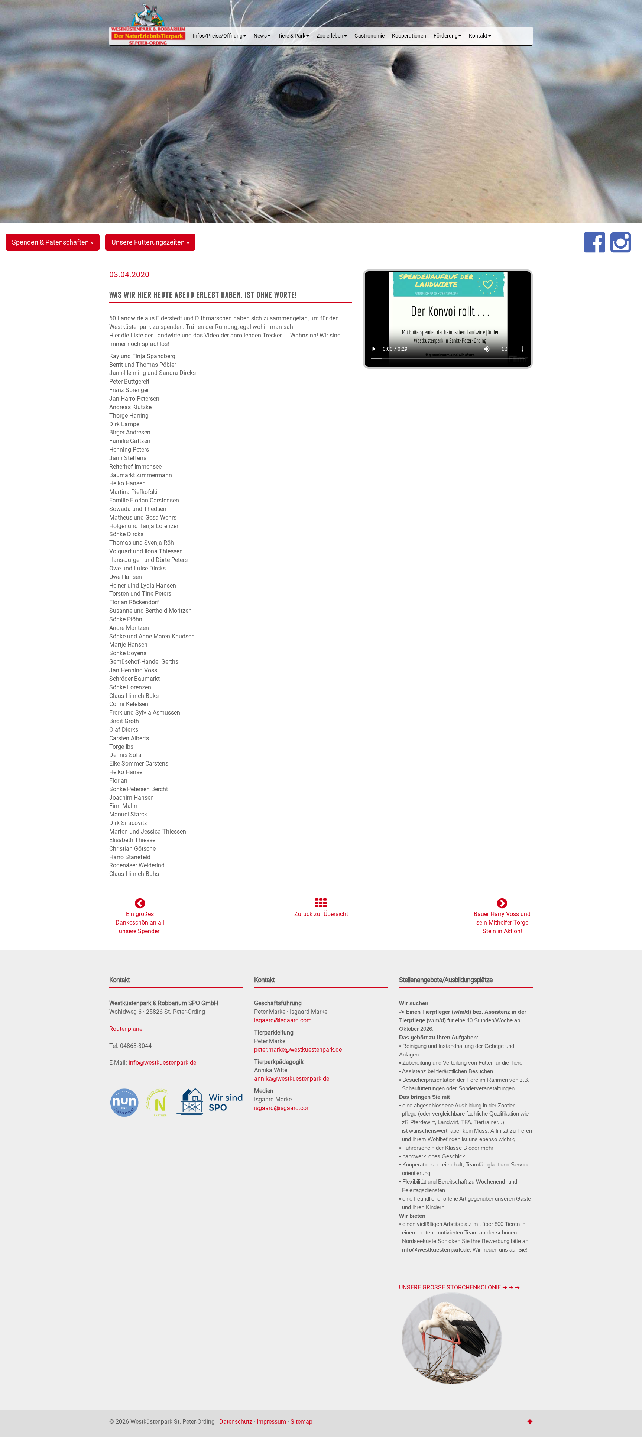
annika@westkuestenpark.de (291, 1078)
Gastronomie (369, 36)
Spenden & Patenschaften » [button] (52, 242)
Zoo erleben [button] (330, 36)
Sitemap (301, 1421)
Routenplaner (126, 1028)
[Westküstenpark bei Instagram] (620, 242)
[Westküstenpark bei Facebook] (594, 242)
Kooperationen (409, 36)
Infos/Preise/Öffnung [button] (218, 36)
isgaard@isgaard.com (283, 1020)
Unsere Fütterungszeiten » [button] (150, 242)
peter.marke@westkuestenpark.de (298, 1049)
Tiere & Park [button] (291, 36)
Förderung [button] (446, 36)
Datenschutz (235, 1421)
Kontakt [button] (478, 36)
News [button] (260, 36)
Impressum (271, 1421)
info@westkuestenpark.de (162, 1062)
